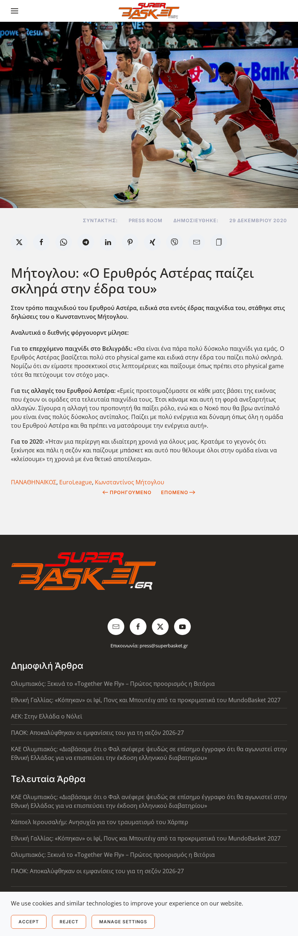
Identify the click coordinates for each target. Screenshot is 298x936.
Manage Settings (123, 921)
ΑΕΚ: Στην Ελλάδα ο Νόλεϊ (46, 716)
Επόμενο (174, 492)
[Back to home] (149, 11)
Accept (29, 921)
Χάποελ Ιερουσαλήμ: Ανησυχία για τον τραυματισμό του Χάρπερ (99, 822)
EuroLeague (75, 482)
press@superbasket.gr (164, 645)
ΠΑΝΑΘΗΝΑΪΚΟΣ (33, 482)
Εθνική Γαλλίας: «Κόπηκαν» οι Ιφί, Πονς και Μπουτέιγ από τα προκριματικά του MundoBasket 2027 (146, 700)
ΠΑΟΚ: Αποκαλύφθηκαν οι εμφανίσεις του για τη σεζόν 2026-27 (97, 733)
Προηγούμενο (131, 492)
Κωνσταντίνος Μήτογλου (129, 482)
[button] (14, 11)
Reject (69, 921)
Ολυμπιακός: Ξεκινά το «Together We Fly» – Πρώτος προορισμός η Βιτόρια (113, 684)
